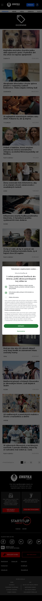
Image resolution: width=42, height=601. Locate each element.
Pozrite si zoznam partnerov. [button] (13, 310)
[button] (21, 297)
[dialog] (21, 300)
